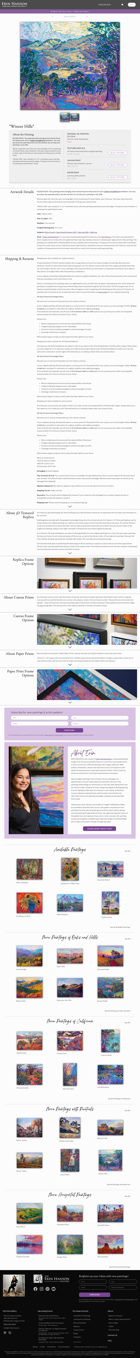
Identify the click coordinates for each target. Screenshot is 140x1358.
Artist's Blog (113, 1323)
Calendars (77, 1337)
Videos (111, 1326)
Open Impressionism (51, 237)
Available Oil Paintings (82, 1316)
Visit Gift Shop (113, 1330)
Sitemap (35, 1347)
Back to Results (70, 16)
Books (76, 1333)
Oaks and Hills (83, 232)
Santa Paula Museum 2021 (66, 232)
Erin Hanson (106, 237)
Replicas (77, 1326)
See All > (128, 851)
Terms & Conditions (64, 1347)
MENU (132, 4)
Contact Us (112, 1335)
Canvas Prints (79, 1330)
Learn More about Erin (99, 829)
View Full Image (109, 106)
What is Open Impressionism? (119, 1319)
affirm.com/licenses (46, 1355)
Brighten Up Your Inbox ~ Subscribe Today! (70, 11)
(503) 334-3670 (104, 5)
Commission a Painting (82, 1319)
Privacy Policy (59, 735)
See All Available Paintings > (120, 927)
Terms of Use (48, 735)
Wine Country (50, 232)
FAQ (110, 1340)
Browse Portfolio (80, 1323)
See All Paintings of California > (119, 1099)
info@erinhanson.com (11, 1328)
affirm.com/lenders (129, 1352)
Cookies (42, 1347)
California (93, 232)
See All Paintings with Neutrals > (119, 1184)
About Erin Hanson (115, 1316)
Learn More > (77, 1342)
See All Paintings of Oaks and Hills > (118, 1011)
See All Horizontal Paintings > (120, 1267)
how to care (102, 292)
